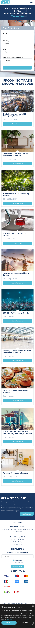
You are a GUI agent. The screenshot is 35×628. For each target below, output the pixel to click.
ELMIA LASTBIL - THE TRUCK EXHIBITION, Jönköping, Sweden (17, 433)
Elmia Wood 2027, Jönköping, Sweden (16, 195)
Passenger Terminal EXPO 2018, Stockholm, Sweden (17, 352)
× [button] (33, 606)
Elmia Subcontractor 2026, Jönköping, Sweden (15, 115)
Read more (10, 619)
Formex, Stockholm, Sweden (15, 473)
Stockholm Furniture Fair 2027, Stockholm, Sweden (17, 155)
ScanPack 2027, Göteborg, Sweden (14, 234)
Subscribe (18, 560)
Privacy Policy (17, 544)
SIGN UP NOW (17, 566)
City (4, 49)
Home (14, 21)
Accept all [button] (9, 623)
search (17, 68)
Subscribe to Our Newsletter (17, 553)
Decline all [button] (25, 623)
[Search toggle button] (27, 2)
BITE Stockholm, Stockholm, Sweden (15, 392)
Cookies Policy (17, 542)
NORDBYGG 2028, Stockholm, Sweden (16, 274)
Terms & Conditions (17, 539)
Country (6, 41)
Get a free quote (17, 124)
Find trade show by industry (13, 57)
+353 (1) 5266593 (20, 537)
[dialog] (17, 616)
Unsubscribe (19, 562)
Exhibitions (21, 21)
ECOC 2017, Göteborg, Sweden (16, 313)
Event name (7, 34)
